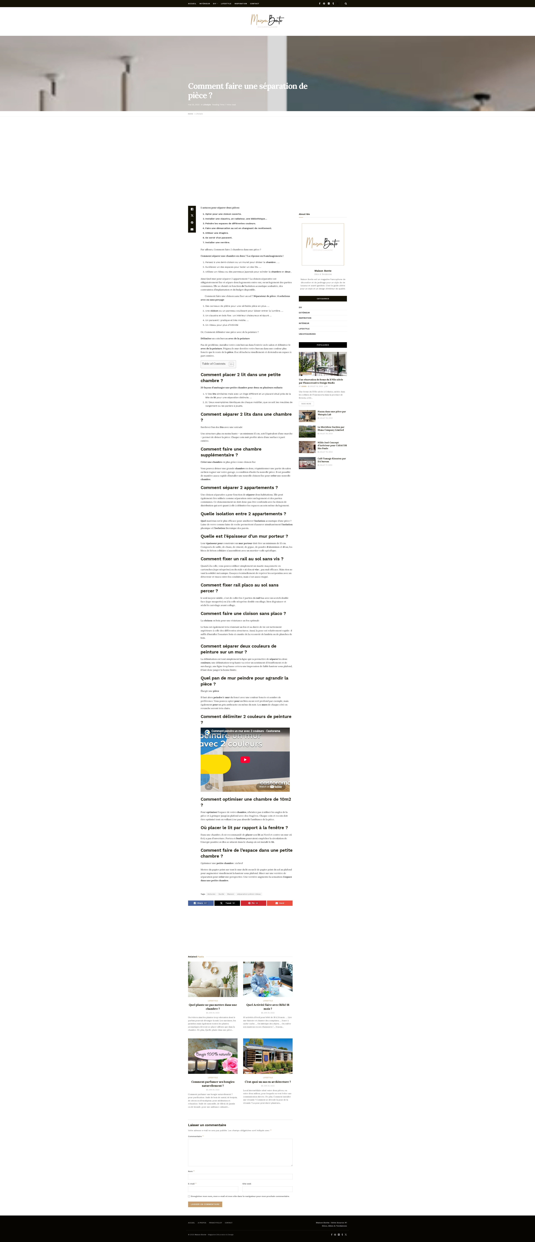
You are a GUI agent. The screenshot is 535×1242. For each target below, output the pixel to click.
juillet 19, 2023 (316, 386)
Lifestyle (226, 4)
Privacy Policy (215, 1223)
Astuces (211, 894)
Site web (246, 1184)
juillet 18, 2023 (326, 433)
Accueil (192, 4)
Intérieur (204, 4)
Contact (254, 4)
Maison (230, 894)
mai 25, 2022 (194, 105)
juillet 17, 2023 (325, 465)
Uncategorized (307, 334)
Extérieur (304, 313)
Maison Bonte (200, 1235)
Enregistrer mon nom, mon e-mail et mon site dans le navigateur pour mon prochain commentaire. (240, 1196)
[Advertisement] (267, 138)
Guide (221, 894)
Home (190, 114)
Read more (306, 404)
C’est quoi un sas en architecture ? (268, 1081)
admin (303, 386)
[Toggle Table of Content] (230, 364)
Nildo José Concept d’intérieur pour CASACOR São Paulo (332, 445)
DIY (214, 4)
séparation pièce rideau (249, 894)
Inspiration (240, 4)
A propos (202, 1223)
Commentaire (196, 1136)
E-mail (192, 1183)
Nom (191, 1171)
